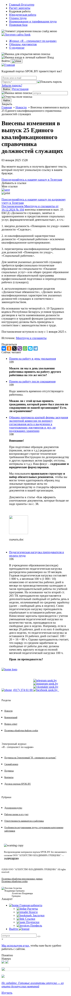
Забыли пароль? (12, 85)
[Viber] (19, 348)
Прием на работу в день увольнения (32, 358)
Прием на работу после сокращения (32, 381)
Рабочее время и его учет (16, 814)
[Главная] (8, 64)
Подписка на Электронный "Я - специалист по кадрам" (30, 757)
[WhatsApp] (25, 348)
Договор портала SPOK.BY (17, 784)
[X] (14, 348)
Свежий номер (11, 764)
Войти (6, 89)
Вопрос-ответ (10, 724)
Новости (21, 107)
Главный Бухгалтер (21, 4)
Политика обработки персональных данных (22, 878)
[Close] (17, 61)
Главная (7, 107)
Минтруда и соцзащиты (31, 338)
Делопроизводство (13, 808)
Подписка (9, 770)
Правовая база (18, 24)
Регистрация (20, 89)
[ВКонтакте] (4, 348)
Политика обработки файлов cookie (21, 730)
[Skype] (30, 348)
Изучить (7, 992)
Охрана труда (18, 18)
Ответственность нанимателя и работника (24, 821)
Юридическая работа (22, 14)
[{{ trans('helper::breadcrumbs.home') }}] (9, 669)
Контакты (8, 777)
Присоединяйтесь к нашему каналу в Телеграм (32, 179)
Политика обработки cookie (15, 881)
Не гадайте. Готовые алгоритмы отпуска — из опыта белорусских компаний (33, 984)
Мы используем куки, (16, 945)
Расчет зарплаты (19, 8)
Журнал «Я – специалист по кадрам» (33, 40)
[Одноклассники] (9, 348)
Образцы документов (23, 44)
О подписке (16, 47)
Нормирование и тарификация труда (33, 21)
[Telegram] (35, 348)
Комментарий (10, 717)
